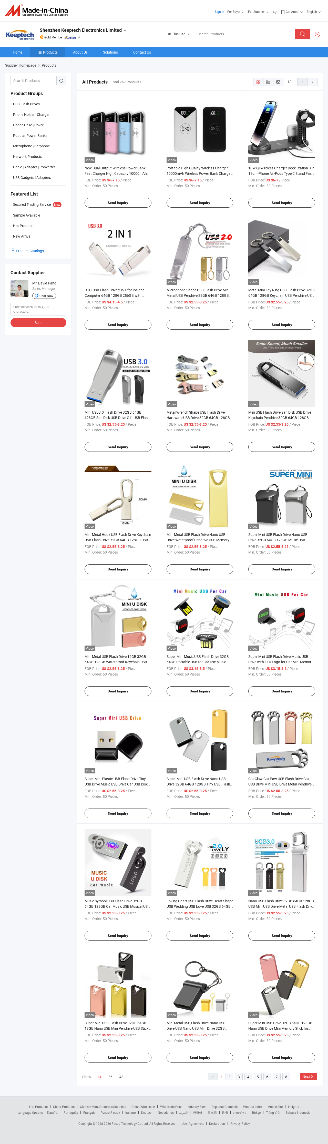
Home (17, 52)
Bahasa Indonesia (298, 1112)
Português (71, 1112)
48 (121, 1076)
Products (50, 52)
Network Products (27, 156)
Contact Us (142, 52)
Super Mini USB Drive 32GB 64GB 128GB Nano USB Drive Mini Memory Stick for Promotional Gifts (280, 1028)
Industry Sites (197, 1107)
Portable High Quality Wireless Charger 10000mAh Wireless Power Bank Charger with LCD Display (199, 173)
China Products (64, 1107)
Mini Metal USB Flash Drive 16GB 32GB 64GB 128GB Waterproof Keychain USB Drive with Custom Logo (116, 662)
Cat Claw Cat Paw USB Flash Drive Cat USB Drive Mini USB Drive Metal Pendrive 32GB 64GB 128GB (280, 784)
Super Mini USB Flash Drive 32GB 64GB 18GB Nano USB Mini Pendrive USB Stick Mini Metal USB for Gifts (116, 1028)
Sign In (219, 11)
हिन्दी (225, 1112)
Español (52, 1112)
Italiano (130, 1112)
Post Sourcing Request (317, 34)
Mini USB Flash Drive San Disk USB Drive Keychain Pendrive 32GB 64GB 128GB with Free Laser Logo (279, 417)
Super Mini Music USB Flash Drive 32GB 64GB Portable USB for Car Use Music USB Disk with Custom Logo (198, 662)
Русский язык (110, 1112)
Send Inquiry (118, 203)
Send (39, 322)
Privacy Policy (240, 1123)
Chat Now (46, 296)
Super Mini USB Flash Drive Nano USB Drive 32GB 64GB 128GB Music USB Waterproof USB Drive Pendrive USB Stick (280, 540)
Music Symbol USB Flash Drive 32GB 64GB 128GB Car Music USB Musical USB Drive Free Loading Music (117, 906)
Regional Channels (225, 1107)
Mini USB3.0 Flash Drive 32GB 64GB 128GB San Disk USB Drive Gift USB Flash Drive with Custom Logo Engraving (117, 417)
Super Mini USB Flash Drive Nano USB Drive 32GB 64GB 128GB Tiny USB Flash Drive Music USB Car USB (198, 784)
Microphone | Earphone (31, 146)
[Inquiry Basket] (275, 11)
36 (110, 1076)
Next (306, 1076)
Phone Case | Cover (28, 124)
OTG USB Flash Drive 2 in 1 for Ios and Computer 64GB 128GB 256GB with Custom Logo (115, 295)
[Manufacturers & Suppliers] (38, 10)
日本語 (212, 1112)
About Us (80, 52)
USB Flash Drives (26, 103)
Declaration (217, 1123)
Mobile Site (275, 1107)
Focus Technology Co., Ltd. (130, 1123)
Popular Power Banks (30, 135)
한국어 (197, 1112)
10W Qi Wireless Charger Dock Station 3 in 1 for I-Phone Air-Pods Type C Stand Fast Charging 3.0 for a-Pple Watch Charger (281, 173)
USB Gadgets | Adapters (32, 177)
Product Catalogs (30, 250)
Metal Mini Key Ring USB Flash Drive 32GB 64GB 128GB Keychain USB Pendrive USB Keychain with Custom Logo (281, 295)
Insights (293, 1107)
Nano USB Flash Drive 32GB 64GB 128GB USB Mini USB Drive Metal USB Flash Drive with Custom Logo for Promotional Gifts (281, 906)
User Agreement (193, 1123)
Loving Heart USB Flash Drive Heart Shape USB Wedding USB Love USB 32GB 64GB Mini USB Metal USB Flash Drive (200, 906)
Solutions (110, 52)
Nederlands (166, 1112)
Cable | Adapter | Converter (34, 167)
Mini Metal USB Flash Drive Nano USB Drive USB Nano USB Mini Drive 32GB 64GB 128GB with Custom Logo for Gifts (199, 1028)
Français (89, 1112)
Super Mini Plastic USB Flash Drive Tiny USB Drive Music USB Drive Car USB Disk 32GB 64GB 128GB (116, 784)
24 (99, 1077)
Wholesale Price (171, 1107)
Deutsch (146, 1112)
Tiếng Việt (273, 1112)
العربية (183, 1112)
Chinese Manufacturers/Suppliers (103, 1107)
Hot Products (38, 1107)
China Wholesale (143, 1107)
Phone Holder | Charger (31, 114)
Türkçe (256, 1112)
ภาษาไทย (239, 1112)
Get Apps (292, 11)
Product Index (252, 1107)
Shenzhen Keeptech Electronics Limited (81, 30)
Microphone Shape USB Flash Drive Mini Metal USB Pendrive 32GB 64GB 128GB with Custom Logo (198, 295)
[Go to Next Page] (312, 82)
